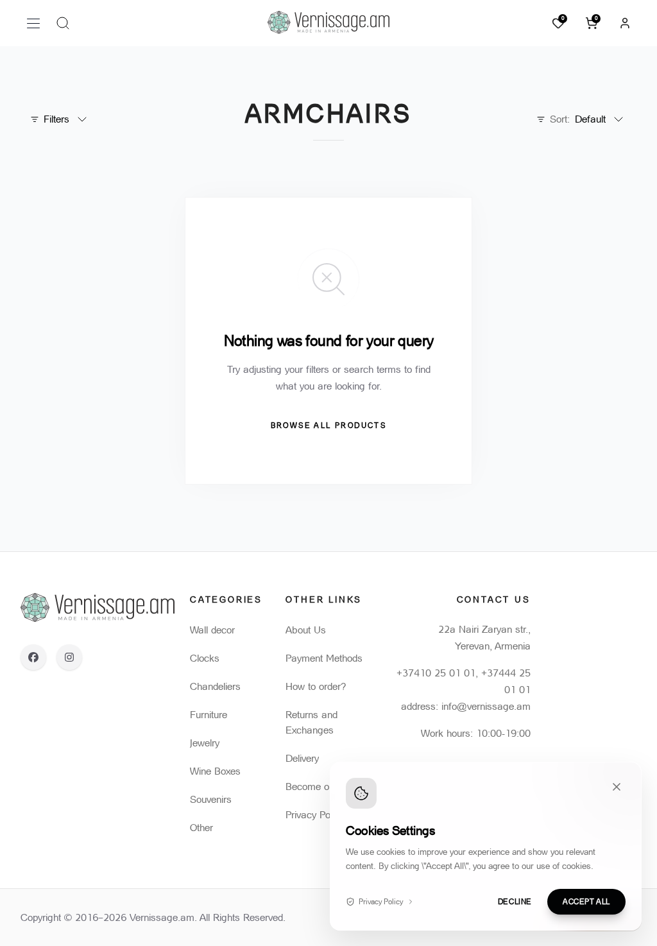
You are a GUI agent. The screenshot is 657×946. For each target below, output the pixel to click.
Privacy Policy (381, 901)
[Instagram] (69, 657)
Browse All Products (329, 425)
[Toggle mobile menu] (33, 23)
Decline (515, 901)
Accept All (586, 901)
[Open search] (62, 23)
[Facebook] (33, 657)
